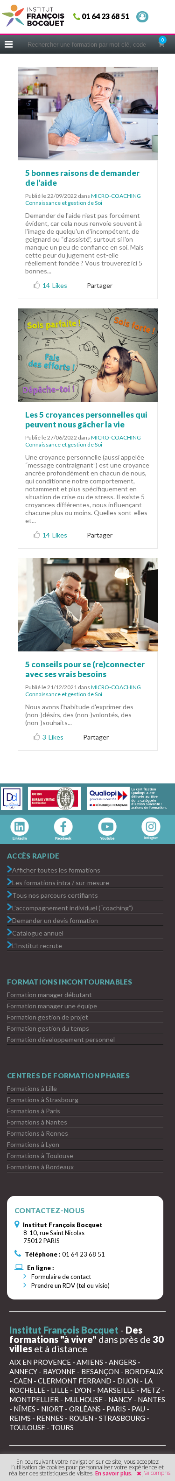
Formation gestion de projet (47, 1017)
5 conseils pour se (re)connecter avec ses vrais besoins (85, 669)
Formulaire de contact (60, 1276)
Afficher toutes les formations (56, 869)
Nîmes (24, 1408)
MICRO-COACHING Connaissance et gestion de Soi (83, 199)
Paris (116, 1408)
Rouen (81, 1418)
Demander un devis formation (55, 919)
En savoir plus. (114, 1473)
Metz (150, 1390)
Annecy (23, 1371)
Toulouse (27, 1427)
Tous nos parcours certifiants (55, 894)
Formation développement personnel (61, 1039)
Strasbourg (122, 1418)
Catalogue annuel (37, 932)
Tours (62, 1427)
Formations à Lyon (33, 1144)
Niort (52, 1408)
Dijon (128, 1380)
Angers (122, 1362)
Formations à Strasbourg (42, 1100)
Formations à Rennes (37, 1133)
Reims (20, 1418)
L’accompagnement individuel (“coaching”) (72, 907)
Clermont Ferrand (75, 1380)
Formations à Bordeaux (40, 1167)
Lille (60, 1390)
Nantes (151, 1399)
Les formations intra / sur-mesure (60, 882)
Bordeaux (144, 1371)
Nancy (120, 1399)
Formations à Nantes (37, 1122)
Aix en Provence (40, 1362)
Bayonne (59, 1371)
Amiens (90, 1362)
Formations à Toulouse (40, 1156)
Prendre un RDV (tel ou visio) (70, 1285)
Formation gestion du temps (48, 1028)
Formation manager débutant (49, 995)
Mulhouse (83, 1399)
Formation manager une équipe (52, 1006)
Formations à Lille (32, 1088)
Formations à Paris (33, 1111)
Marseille (116, 1390)
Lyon (82, 1390)
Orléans (85, 1408)
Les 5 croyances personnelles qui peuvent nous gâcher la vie (86, 419)
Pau (138, 1408)
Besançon (100, 1371)
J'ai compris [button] (156, 1473)
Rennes (49, 1418)
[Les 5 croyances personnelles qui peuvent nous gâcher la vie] (88, 355)
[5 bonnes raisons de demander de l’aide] (88, 113)
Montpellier (34, 1399)
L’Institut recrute (37, 945)
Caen (23, 1380)
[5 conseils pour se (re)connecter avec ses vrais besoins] (88, 604)
